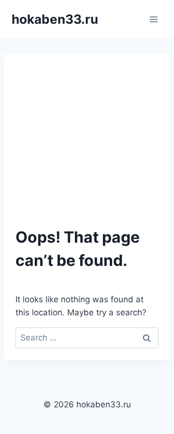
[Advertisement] (87, 146)
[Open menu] (153, 19)
